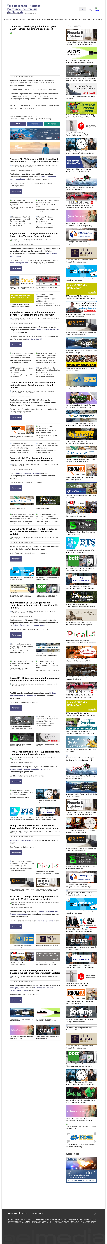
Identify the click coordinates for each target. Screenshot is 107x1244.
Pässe (61, 19)
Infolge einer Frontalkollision (21, 840)
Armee (85, 19)
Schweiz (6, 19)
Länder (33, 19)
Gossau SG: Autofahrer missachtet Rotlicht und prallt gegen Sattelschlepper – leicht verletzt (33, 385)
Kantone (19, 19)
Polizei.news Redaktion (26, 76)
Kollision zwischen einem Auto (46, 330)
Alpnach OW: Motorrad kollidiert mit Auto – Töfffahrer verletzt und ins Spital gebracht (32, 313)
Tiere (88, 19)
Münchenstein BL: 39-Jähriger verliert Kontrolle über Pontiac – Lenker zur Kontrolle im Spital (34, 605)
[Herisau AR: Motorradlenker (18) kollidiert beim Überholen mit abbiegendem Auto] (35, 758)
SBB (57, 19)
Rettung (79, 19)
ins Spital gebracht (45, 921)
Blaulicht (94, 19)
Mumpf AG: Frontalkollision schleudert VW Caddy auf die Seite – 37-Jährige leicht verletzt (34, 826)
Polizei (66, 19)
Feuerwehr (72, 19)
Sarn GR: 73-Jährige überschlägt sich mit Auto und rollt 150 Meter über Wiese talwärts (34, 897)
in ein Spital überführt (34, 339)
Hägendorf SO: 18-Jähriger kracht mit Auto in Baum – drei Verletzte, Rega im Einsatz (34, 234)
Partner (100, 19)
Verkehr (53, 19)
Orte (29, 19)
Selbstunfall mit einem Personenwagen (29, 625)
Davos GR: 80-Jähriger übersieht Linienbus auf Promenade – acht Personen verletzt (35, 679)
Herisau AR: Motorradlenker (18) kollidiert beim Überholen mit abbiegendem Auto (35, 753)
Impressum (13, 1213)
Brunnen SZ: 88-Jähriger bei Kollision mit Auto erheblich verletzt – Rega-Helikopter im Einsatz (35, 160)
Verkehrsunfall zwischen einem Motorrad (27, 769)
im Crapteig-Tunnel (18, 988)
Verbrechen (46, 19)
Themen (39, 19)
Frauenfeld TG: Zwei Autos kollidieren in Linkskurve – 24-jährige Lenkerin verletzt (31, 459)
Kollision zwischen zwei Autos (28, 473)
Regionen (12, 19)
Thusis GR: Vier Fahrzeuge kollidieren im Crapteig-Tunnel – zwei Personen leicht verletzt (35, 971)
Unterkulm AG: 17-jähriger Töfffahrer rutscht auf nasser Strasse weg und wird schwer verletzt (33, 531)
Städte (24, 19)
